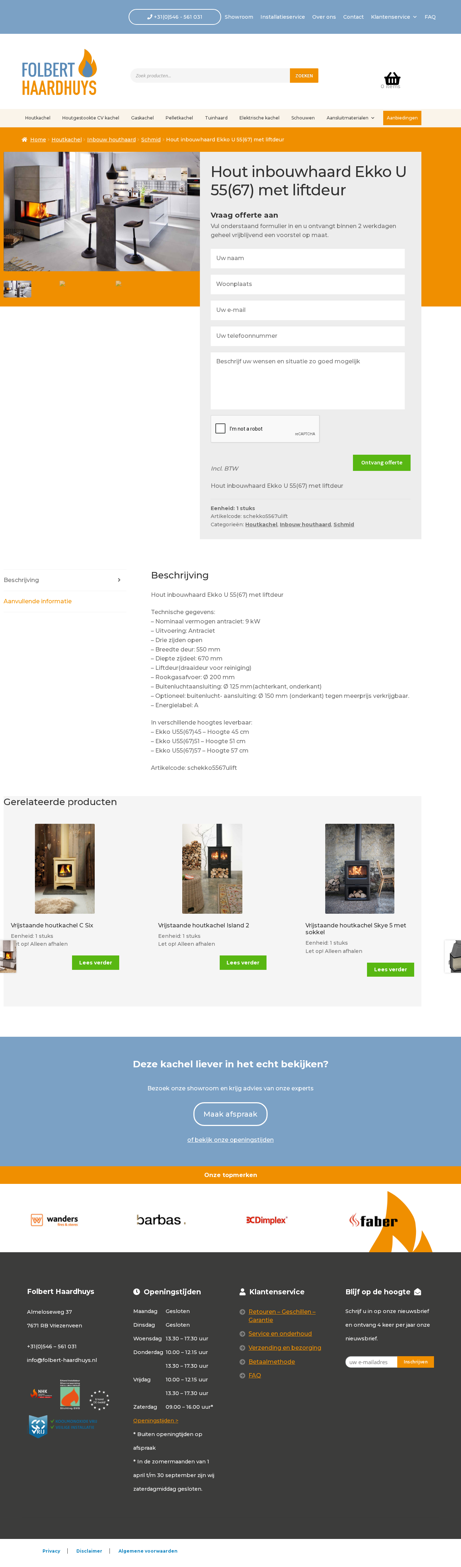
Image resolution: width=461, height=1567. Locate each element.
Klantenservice (390, 17)
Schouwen (303, 118)
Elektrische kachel (259, 118)
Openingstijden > (155, 1420)
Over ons (324, 17)
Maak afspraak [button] (230, 1114)
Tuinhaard (216, 118)
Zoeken (304, 75)
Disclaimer (89, 1551)
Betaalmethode (272, 1361)
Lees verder (95, 962)
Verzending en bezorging (285, 1347)
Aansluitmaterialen (347, 118)
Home (38, 139)
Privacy (51, 1551)
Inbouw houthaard (111, 139)
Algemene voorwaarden (148, 1551)
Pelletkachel (179, 118)
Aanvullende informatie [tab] (38, 601)
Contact (353, 17)
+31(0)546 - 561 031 (177, 17)
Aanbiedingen (402, 118)
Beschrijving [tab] (21, 580)
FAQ (430, 17)
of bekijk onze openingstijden (230, 1139)
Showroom (239, 17)
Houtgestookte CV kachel (90, 118)
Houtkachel (37, 118)
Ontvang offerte (381, 462)
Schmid (151, 139)
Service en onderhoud (280, 1333)
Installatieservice (282, 17)
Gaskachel (142, 118)
